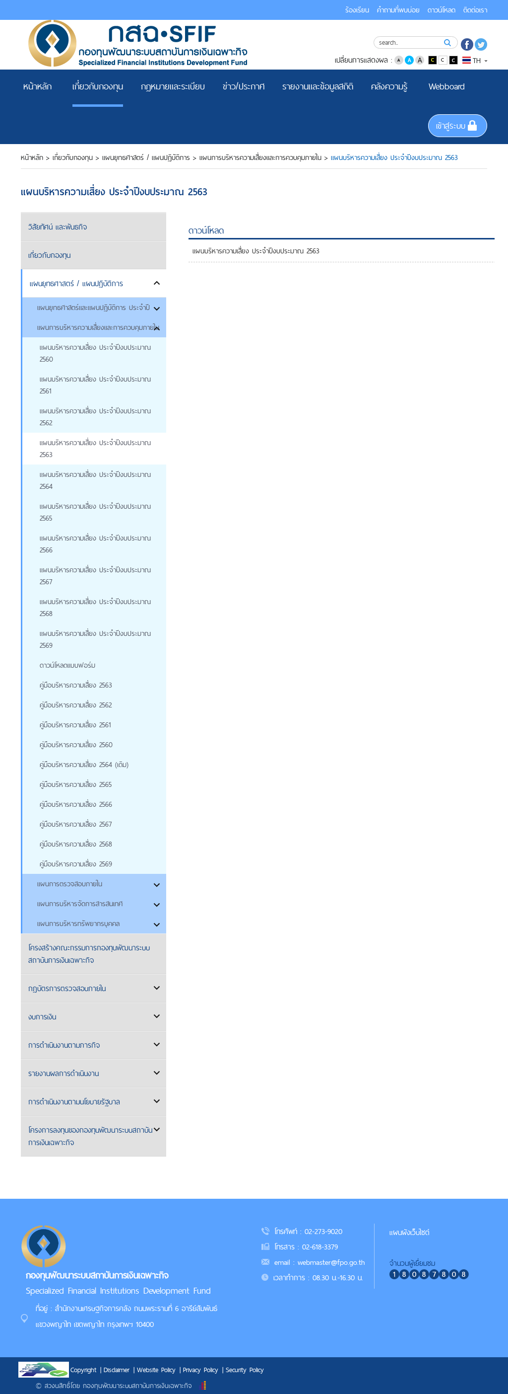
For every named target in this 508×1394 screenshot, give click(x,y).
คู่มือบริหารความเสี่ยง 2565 (76, 784)
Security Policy (245, 1369)
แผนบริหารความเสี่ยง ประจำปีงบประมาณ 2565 (95, 512)
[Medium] (409, 59)
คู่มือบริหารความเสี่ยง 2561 (75, 725)
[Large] (419, 59)
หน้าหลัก (32, 157)
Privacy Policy (200, 1369)
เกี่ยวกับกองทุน (73, 157)
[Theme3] (453, 59)
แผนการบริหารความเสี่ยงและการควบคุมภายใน (260, 157)
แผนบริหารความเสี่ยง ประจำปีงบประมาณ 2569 (95, 639)
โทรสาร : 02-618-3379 (306, 1246)
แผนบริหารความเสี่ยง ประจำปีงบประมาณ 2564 (95, 480)
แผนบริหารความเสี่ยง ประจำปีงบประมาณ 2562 (95, 417)
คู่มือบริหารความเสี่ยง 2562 (76, 705)
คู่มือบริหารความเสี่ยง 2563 (76, 685)
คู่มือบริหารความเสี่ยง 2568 (76, 844)
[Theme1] (433, 59)
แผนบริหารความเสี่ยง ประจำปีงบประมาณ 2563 (95, 449)
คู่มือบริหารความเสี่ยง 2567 (76, 824)
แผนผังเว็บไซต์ (409, 1232)
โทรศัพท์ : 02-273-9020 (308, 1231)
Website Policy (156, 1369)
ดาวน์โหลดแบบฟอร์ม (67, 665)
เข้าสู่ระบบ (450, 126)
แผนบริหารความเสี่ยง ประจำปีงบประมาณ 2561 (95, 385)
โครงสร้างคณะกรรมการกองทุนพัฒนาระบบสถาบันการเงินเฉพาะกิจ (89, 953)
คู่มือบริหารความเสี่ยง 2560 (76, 745)
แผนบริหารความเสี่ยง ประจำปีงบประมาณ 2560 (95, 353)
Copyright (83, 1369)
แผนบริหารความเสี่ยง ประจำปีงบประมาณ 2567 (95, 576)
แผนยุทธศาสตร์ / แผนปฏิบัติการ (146, 157)
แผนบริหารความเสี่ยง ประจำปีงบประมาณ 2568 (95, 608)
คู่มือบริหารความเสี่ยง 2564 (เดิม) (84, 765)
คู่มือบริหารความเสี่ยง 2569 (76, 864)
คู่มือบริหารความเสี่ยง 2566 (76, 804)
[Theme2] (444, 59)
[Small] (398, 59)
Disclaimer (116, 1369)
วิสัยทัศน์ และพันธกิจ (57, 227)
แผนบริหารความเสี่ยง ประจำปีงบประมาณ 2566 (95, 544)
